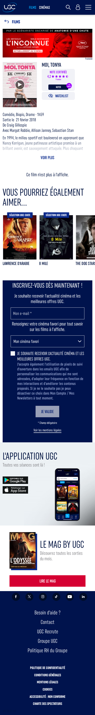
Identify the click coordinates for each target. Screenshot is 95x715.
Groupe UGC (47, 641)
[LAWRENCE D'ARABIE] (19, 237)
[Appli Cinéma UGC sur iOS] (15, 489)
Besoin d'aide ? (47, 612)
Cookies (47, 689)
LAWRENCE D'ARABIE (16, 263)
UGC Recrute (47, 631)
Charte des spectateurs (47, 704)
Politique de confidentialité (47, 668)
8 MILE (43, 263)
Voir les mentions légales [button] (47, 430)
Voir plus (47, 157)
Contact (47, 622)
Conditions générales (47, 675)
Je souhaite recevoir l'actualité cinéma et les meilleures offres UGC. (50, 356)
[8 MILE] (56, 237)
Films (16, 21)
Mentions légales (47, 682)
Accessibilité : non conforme (47, 697)
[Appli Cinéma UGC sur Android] (15, 480)
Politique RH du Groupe (47, 650)
